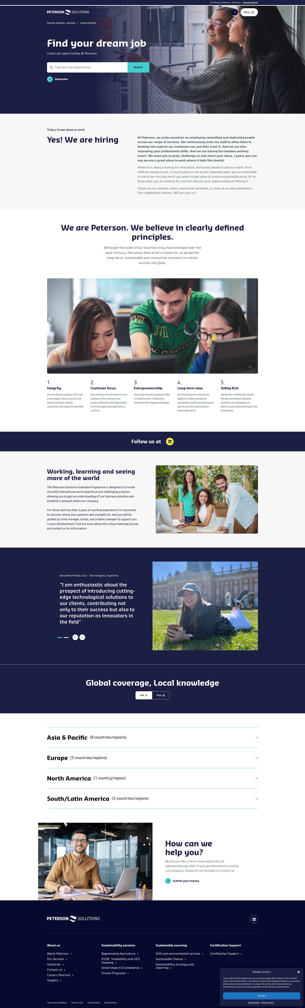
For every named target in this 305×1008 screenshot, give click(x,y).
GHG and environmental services (178, 953)
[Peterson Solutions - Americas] (68, 12)
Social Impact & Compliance (120, 967)
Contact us (54, 969)
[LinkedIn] (170, 441)
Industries (54, 964)
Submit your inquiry (186, 881)
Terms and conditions (57, 1003)
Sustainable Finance (169, 959)
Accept (262, 996)
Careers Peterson (58, 975)
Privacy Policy (267, 1003)
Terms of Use (77, 1003)
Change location (250, 2)
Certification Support (224, 953)
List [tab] (142, 695)
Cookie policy (94, 1003)
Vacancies (61, 79)
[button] (298, 972)
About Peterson (57, 953)
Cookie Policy (254, 1003)
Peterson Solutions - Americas (227, 2)
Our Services (55, 959)
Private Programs (113, 973)
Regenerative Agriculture (118, 953)
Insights (52, 980)
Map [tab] (159, 695)
